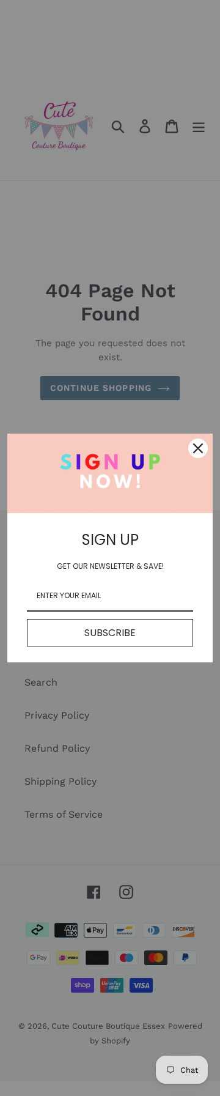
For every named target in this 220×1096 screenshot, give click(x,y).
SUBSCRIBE (110, 633)
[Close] (198, 448)
